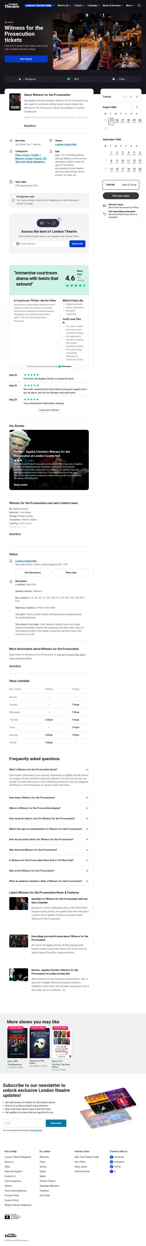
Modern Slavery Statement (18, 1205)
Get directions (33, 572)
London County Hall (65, 144)
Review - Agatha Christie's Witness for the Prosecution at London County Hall (55, 972)
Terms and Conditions (16, 1190)
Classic (38, 158)
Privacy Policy (36, 1130)
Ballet (42, 1176)
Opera (43, 1171)
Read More (30, 125)
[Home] (12, 5)
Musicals (44, 1157)
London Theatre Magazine (18, 1157)
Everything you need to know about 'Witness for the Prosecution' (60, 938)
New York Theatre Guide (87, 1157)
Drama (29, 158)
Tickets (78, 5)
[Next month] (137, 107)
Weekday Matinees (49, 1186)
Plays (18, 155)
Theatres (44, 1190)
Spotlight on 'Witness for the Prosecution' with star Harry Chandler (60, 901)
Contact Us (10, 1176)
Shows (43, 1166)
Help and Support (13, 1171)
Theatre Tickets (47, 1181)
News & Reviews (112, 5)
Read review (21, 484)
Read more (19, 321)
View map (71, 572)
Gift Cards (45, 1195)
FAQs (7, 1166)
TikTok (117, 1166)
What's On (63, 5)
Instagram (119, 1161)
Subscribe (77, 243)
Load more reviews (49, 410)
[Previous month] (132, 107)
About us (9, 1161)
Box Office (80, 1161)
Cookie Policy (12, 1200)
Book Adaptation (36, 161)
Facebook (119, 1157)
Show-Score (81, 1166)
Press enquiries (13, 1181)
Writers (8, 1186)
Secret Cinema (82, 1171)
